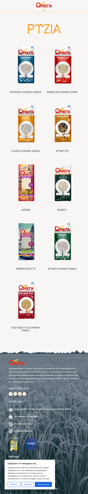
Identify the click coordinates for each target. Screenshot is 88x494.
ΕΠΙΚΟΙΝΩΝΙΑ (15, 401)
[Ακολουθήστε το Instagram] (15, 394)
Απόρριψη (28, 484)
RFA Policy (14, 456)
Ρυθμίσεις (14, 484)
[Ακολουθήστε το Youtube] (20, 394)
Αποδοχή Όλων (43, 484)
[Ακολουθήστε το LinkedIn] (24, 394)
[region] (30, 474)
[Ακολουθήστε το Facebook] (10, 394)
